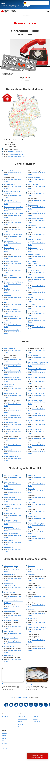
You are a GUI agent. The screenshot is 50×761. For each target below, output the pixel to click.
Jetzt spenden (5, 716)
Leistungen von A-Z (37, 721)
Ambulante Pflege (9, 184)
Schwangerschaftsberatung (36, 277)
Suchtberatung (32, 311)
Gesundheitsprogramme (11, 316)
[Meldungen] (37, 674)
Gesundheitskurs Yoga (10, 393)
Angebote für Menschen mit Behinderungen (12, 192)
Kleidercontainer (9, 540)
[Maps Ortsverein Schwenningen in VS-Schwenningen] (36, 705)
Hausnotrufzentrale (9, 513)
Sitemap (4, 738)
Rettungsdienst (32, 248)
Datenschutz (5, 740)
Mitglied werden (21, 716)
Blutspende (20, 726)
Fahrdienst (7, 289)
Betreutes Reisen (9, 248)
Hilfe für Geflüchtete (34, 177)
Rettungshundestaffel (34, 255)
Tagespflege (31, 325)
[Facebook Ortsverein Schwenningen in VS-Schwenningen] (6, 705)
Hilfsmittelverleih (33, 184)
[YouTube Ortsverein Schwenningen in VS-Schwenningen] (11, 705)
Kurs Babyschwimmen (10, 422)
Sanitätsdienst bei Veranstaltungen (33, 262)
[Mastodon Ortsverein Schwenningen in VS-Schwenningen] (41, 705)
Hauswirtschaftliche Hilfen (11, 330)
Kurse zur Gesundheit (34, 355)
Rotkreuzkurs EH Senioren (36, 393)
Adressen (5, 684)
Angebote (35, 716)
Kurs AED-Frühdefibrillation (12, 416)
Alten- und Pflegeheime (11, 475)
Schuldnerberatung (33, 270)
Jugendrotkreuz (8, 527)
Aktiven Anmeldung (22, 719)
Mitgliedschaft (32, 225)
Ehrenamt (7, 268)
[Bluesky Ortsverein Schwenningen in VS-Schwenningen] (46, 705)
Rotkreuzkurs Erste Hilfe (35, 429)
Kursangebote (8, 450)
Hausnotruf (7, 323)
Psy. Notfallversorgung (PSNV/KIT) (34, 240)
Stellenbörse (21, 724)
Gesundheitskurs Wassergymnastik (9, 385)
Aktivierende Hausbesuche (12, 171)
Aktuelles (35, 719)
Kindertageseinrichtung (11, 534)
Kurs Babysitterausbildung (11, 429)
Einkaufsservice (8, 275)
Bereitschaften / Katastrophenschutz (10, 490)
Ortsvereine (31, 489)
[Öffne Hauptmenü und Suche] (47, 11)
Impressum (4, 743)
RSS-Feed (4, 746)
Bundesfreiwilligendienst (11, 261)
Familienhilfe (7, 296)
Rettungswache (32, 516)
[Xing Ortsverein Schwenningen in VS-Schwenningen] (26, 705)
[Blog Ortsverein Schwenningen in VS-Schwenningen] (31, 705)
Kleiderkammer (8, 547)
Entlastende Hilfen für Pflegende (13, 282)
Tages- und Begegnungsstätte (37, 523)
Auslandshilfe (8, 200)
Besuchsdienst (8, 241)
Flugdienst (7, 302)
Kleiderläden (31, 475)
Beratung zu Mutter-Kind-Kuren (13, 234)
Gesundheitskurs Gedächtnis (12, 364)
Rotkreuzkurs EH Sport (35, 400)
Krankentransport (33, 205)
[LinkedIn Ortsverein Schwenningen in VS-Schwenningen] (21, 705)
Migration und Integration (35, 218)
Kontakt (4, 735)
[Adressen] (13, 674)
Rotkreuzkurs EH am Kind (35, 414)
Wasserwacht (32, 537)
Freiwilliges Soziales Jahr (11, 309)
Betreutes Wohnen (9, 497)
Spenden (30, 297)
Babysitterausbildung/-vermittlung (14, 207)
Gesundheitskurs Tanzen (11, 378)
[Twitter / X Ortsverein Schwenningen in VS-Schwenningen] (16, 705)
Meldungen (29, 684)
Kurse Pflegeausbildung (11, 457)
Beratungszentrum (9, 482)
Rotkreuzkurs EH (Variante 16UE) (38, 362)
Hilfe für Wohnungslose (11, 520)
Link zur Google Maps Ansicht (17, 156)
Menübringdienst (33, 212)
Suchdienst (31, 304)
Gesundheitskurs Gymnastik (12, 371)
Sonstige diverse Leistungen (36, 291)
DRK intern (4, 748)
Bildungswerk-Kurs (9, 348)
